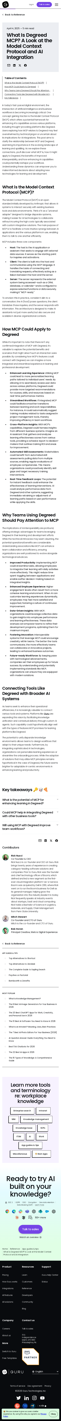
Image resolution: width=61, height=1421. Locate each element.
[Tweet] (20, 65)
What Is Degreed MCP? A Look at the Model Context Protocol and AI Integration (27, 1253)
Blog (24, 1308)
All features (7, 1295)
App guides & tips (30, 1249)
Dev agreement (35, 1386)
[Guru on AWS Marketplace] (30, 1356)
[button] (56, 4)
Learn (24, 1275)
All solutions (7, 1302)
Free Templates (9, 1358)
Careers (6, 1328)
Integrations (7, 1288)
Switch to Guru (9, 1351)
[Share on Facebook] (25, 65)
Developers (27, 1295)
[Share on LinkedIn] (14, 65)
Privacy (48, 1386)
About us (6, 1335)
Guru (46, 713)
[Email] (9, 65)
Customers (27, 1281)
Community (27, 1302)
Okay (53, 1414)
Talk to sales (44, 4)
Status (45, 1281)
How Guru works (9, 1281)
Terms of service (17, 1386)
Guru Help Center (50, 1275)
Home (5, 1249)
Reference (15, 1249)
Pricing (5, 1275)
